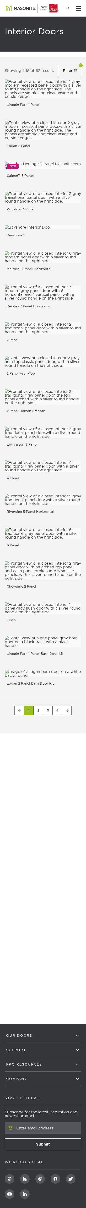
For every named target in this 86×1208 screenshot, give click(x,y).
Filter (72, 70)
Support (16, 1050)
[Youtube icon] (9, 1194)
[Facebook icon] (55, 1179)
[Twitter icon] (70, 1179)
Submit (57, 1146)
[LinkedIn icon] (25, 1194)
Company (16, 1079)
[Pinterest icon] (9, 1179)
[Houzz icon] (25, 1179)
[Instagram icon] (40, 1179)
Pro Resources (24, 1064)
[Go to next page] (67, 710)
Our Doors (19, 1035)
